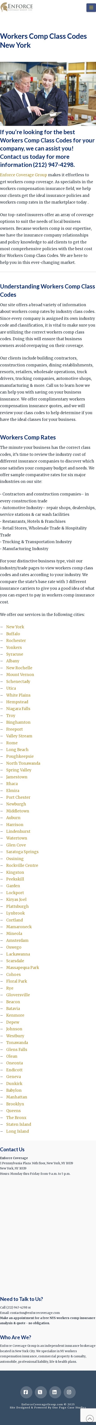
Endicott (14, 1070)
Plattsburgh (17, 906)
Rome (12, 742)
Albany (12, 661)
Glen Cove (16, 845)
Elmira (12, 790)
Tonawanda (17, 1042)
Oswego (13, 947)
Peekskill (15, 879)
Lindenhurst (18, 831)
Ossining (15, 858)
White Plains (18, 695)
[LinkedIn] (55, 1392)
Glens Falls (16, 1049)
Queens (13, 1110)
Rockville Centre (22, 865)
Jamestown (16, 777)
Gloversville (18, 994)
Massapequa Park (22, 967)
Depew (12, 1022)
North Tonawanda (23, 763)
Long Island (17, 1131)
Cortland (14, 920)
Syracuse (14, 654)
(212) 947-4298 (53, 164)
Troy (10, 715)
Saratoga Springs (22, 851)
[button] (91, 7)
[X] (41, 1392)
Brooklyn (15, 1104)
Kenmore (15, 1015)
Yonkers (14, 647)
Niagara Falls (18, 708)
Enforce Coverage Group (23, 174)
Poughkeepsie (20, 756)
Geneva (13, 1076)
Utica (11, 688)
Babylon (14, 1090)
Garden (13, 885)
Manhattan (16, 1097)
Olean (11, 1056)
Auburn (13, 817)
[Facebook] (26, 1392)
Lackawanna (18, 954)
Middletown (17, 811)
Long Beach (17, 749)
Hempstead (17, 702)
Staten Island (18, 1124)
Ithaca (12, 783)
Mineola (14, 933)
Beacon (13, 1001)
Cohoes (13, 974)
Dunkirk (14, 1083)
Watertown (16, 838)
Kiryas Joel (16, 899)
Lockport (15, 892)
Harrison (14, 824)
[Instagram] (70, 1392)
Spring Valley (18, 770)
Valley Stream (19, 736)
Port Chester (18, 797)
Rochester (16, 640)
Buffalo (13, 633)
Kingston (15, 872)
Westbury (15, 1035)
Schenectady (18, 681)
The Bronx (16, 1117)
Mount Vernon (20, 674)
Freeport (14, 729)
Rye (9, 988)
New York (15, 626)
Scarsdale (15, 960)
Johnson (14, 1029)
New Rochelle (19, 667)
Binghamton (18, 722)
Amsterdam (17, 940)
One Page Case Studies (69, 1407)
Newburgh (16, 804)
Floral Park (16, 981)
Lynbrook (15, 913)
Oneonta (14, 1063)
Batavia (13, 1008)
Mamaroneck (19, 926)
